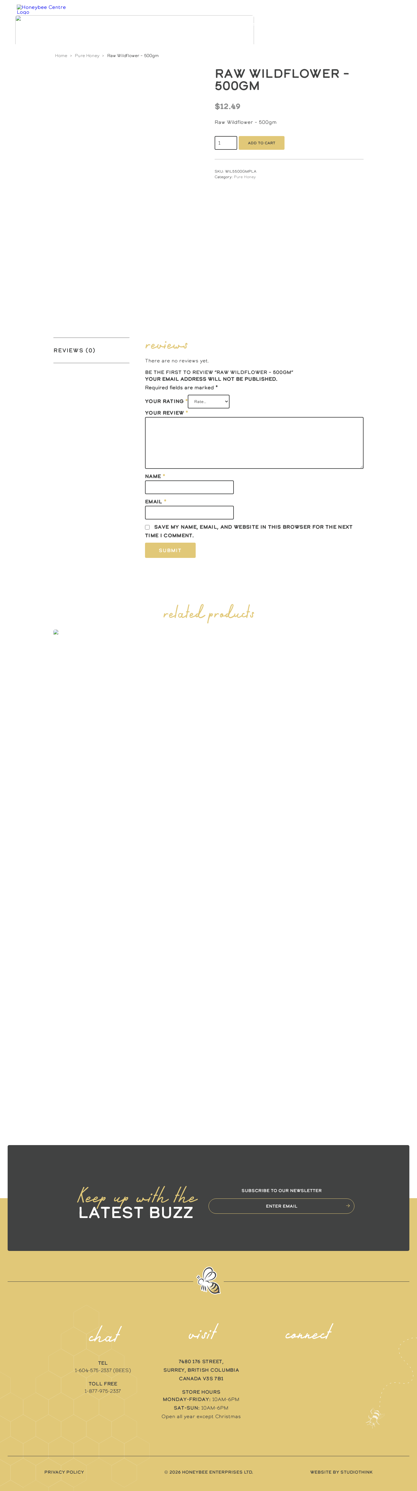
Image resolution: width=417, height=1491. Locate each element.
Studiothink (356, 1472)
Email (155, 501)
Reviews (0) (74, 350)
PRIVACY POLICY (64, 1472)
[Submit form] (348, 1205)
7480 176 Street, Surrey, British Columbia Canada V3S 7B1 (201, 1370)
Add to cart (261, 143)
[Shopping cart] (388, 24)
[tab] (91, 350)
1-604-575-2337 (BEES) (103, 1370)
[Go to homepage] (44, 24)
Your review (166, 412)
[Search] (376, 24)
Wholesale (289, 24)
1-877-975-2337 (103, 1391)
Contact (326, 24)
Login (357, 24)
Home (61, 55)
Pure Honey (87, 55)
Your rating (166, 401)
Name (155, 476)
